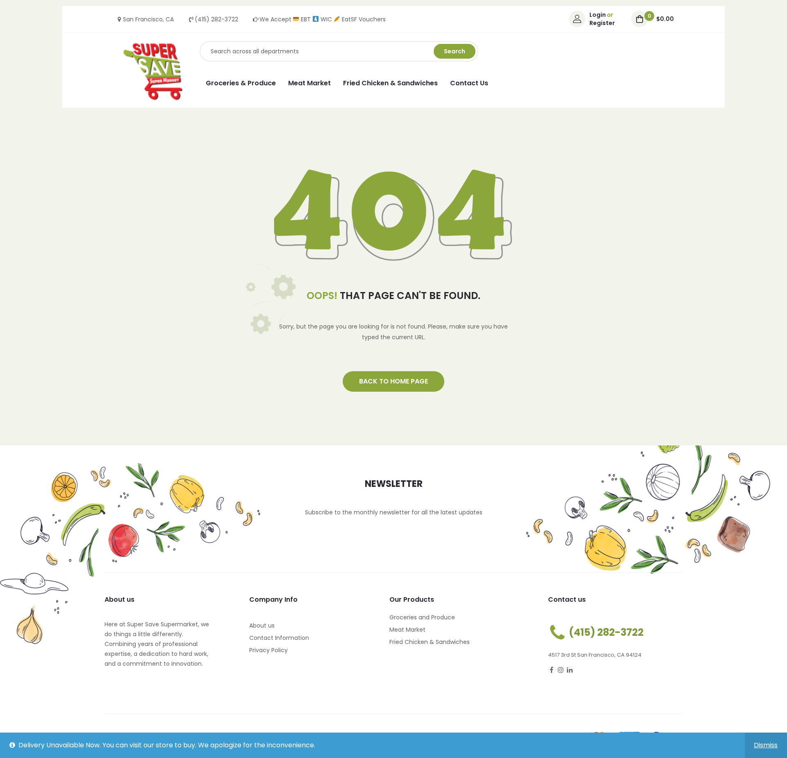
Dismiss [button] (766, 745)
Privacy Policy (268, 650)
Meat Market (407, 630)
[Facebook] (551, 670)
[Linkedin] (569, 670)
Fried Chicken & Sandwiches (429, 642)
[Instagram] (560, 670)
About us (262, 625)
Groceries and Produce (422, 617)
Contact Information (279, 638)
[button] (393, 381)
